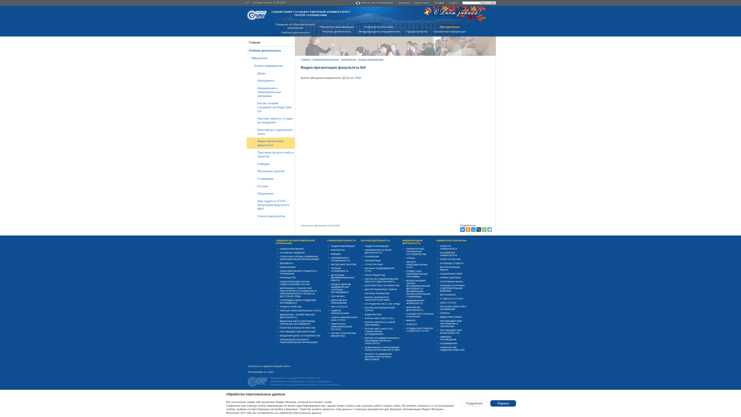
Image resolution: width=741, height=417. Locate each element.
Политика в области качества (297, 328)
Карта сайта (422, 3)
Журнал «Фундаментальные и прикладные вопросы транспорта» (382, 341)
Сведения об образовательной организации (295, 241)
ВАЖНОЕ (410, 320)
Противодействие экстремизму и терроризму (451, 324)
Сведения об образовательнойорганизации (295, 26)
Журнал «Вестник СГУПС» (379, 318)
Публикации (372, 256)
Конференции (373, 260)
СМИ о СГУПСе (448, 303)
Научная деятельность (336, 31)
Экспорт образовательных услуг (417, 265)
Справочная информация (449, 31)
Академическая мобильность (415, 301)
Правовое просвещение (448, 338)
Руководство (288, 277)
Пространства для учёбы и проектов (275, 154)
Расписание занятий (270, 171)
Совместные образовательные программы (417, 274)
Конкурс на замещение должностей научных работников (378, 357)
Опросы (445, 313)
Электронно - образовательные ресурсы (341, 327)
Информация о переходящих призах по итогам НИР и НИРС (382, 348)
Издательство (373, 314)
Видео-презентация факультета (270, 143)
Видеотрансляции (451, 317)
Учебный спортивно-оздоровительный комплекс (452, 288)
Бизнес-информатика (269, 65)
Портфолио (338, 296)
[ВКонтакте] (462, 229)
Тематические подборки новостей (452, 348)
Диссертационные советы (381, 289)
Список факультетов (271, 216)
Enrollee (439, 3)
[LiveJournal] (478, 229)
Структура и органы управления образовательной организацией (299, 257)
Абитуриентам (449, 26)
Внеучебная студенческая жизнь (274, 131)
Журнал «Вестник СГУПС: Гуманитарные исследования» (379, 331)
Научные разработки (377, 293)
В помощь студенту (452, 263)
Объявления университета (448, 254)
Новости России (450, 259)
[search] (479, 2)
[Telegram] (489, 229)
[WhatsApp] (484, 229)
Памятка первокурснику (340, 311)
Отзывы (262, 186)
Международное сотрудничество (379, 31)
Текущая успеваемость (340, 269)
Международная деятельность (412, 241)
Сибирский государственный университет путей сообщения (311, 13)
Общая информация (292, 249)
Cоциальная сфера (451, 274)
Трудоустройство (417, 31)
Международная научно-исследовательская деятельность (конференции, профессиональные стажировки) (418, 289)
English (453, 3)
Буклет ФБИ (353, 77)
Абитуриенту (266, 80)
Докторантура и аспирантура (382, 285)
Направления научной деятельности (378, 251)
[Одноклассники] (468, 229)
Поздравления (448, 343)
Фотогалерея (448, 295)
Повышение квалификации (337, 26)
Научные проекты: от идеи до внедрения (275, 120)
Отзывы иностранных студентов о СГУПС (419, 329)
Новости (411, 324)
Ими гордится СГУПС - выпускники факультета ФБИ (273, 204)
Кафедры (263, 163)
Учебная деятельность (295, 32)
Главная (255, 42)
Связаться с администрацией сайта (269, 366)
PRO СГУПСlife (339, 307)
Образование (288, 267)
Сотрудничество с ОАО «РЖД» (382, 304)
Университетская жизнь (379, 26)
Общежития (265, 193)
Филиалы (404, 3)
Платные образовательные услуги (300, 310)
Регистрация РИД (375, 275)
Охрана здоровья (450, 277)
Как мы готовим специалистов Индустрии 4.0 (274, 107)
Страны (410, 258)
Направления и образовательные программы (269, 91)
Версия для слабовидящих (377, 2)
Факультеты (259, 58)
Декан (261, 73)
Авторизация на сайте (261, 371)
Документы (286, 263)
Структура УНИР (374, 264)
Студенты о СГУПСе (451, 298)
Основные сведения (292, 253)
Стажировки (265, 178)
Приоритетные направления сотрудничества (416, 251)
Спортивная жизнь (451, 282)
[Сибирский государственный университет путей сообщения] (257, 15)
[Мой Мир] (473, 229)
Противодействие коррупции (298, 332)
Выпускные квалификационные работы (342, 278)
